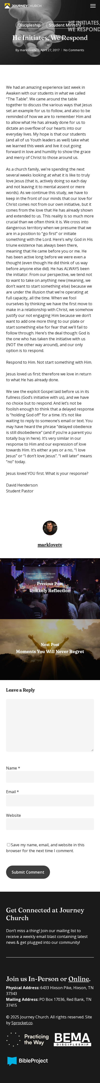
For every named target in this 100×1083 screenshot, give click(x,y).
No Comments (74, 50)
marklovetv (28, 50)
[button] (93, 5)
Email (12, 791)
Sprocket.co (22, 1022)
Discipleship (29, 25)
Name (13, 768)
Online (78, 979)
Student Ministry (65, 25)
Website (13, 815)
